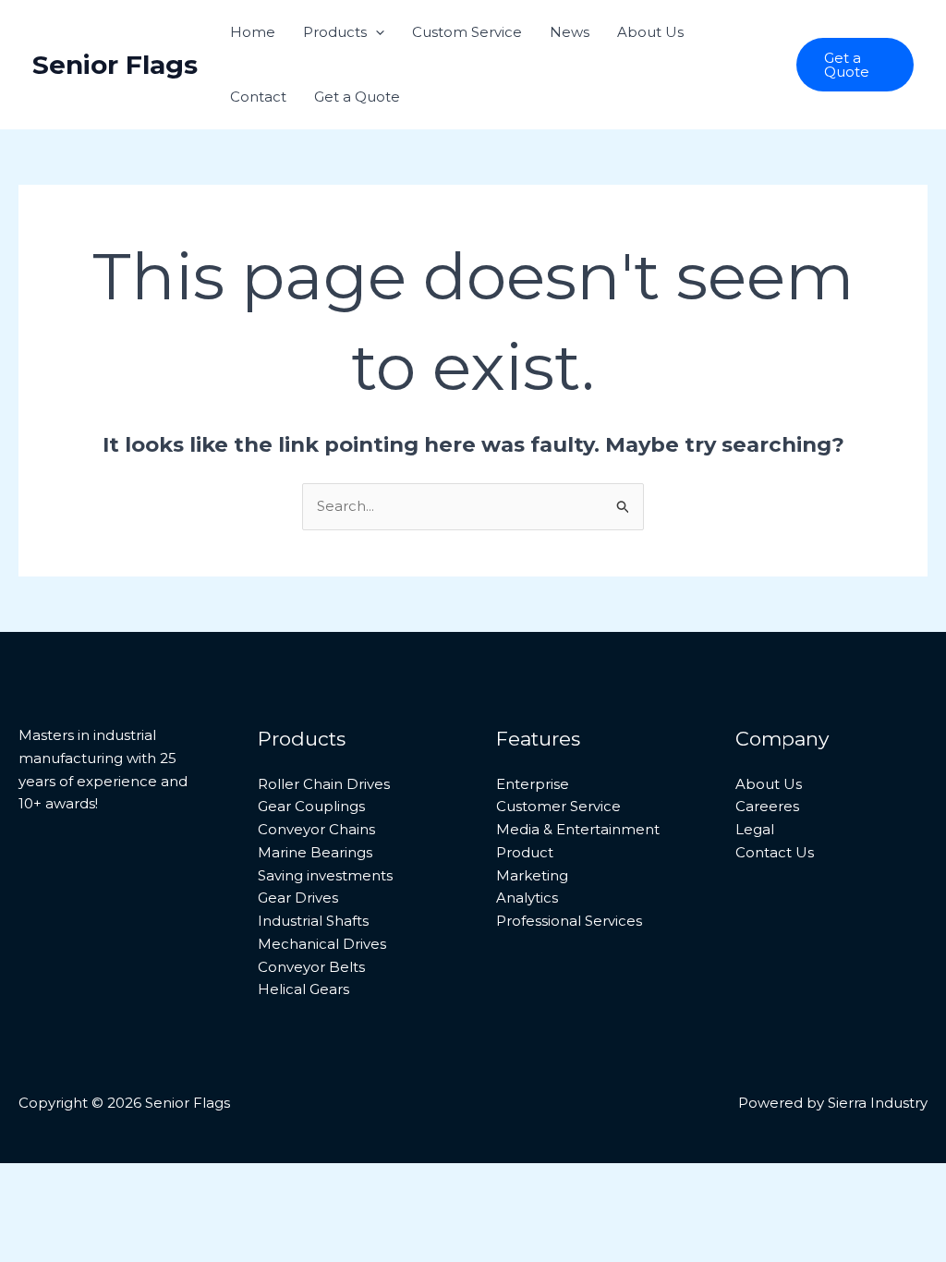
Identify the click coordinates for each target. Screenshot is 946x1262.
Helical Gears (303, 989)
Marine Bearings (315, 852)
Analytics (527, 897)
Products (335, 32)
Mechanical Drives (322, 944)
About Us (650, 32)
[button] (375, 32)
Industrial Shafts (313, 920)
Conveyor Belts (311, 967)
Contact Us (774, 852)
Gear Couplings (311, 806)
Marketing (532, 875)
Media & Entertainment (578, 829)
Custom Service (467, 32)
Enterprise (532, 784)
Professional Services (569, 920)
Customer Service (558, 806)
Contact (258, 96)
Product (524, 852)
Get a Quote (357, 96)
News (569, 32)
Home (252, 32)
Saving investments (325, 875)
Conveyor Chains (316, 829)
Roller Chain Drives (324, 784)
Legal (754, 829)
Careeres (767, 806)
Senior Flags (115, 64)
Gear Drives (298, 897)
